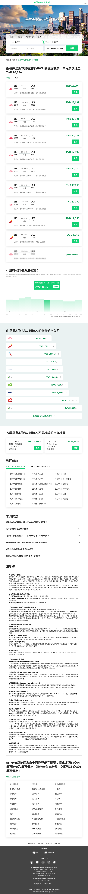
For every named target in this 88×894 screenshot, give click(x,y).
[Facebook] (31, 862)
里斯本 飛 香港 (37, 489)
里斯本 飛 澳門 (37, 479)
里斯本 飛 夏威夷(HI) (17, 474)
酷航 (11, 814)
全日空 (57, 799)
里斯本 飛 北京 (15, 504)
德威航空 (58, 814)
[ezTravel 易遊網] (44, 2)
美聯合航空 (20, 655)
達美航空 (13, 834)
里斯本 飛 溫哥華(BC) (63, 479)
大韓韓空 (13, 804)
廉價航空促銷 (15, 789)
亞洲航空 (35, 814)
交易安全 (53, 891)
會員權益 (41, 844)
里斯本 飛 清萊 (37, 499)
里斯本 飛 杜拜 (60, 494)
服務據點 (57, 844)
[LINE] (54, 862)
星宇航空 (35, 794)
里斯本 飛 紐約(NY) (39, 504)
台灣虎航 (58, 809)
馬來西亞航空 (37, 809)
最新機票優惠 (60, 784)
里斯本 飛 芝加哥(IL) (17, 479)
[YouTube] (37, 862)
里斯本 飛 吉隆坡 (16, 484)
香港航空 (58, 824)
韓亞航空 (72, 598)
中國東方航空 (62, 598)
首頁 (8, 60)
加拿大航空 (45, 598)
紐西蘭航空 (59, 834)
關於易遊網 (31, 844)
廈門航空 (13, 824)
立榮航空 (13, 799)
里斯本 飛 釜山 (37, 494)
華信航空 (58, 794)
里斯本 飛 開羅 (60, 474)
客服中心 (49, 844)
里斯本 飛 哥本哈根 (62, 489)
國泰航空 (54, 598)
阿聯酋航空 (14, 829)
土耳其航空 (36, 829)
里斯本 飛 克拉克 (61, 499)
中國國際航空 (60, 819)
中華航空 (36, 596)
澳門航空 (35, 824)
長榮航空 (43, 596)
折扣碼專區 (14, 784)
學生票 (34, 784)
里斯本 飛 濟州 (15, 494)
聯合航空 (58, 829)
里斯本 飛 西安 (37, 474)
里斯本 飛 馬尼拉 (16, 499)
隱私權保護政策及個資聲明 (40, 891)
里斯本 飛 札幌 (15, 489)
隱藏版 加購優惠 (38, 789)
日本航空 (35, 799)
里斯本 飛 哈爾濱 (61, 484)
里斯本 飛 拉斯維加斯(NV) (42, 484)
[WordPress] (48, 862)
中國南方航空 (37, 819)
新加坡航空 (14, 809)
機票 (13, 60)
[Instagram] (43, 862)
